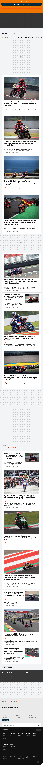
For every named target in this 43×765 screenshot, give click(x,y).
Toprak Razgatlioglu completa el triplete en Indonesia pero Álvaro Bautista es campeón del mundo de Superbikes (20, 281)
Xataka (4, 735)
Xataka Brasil (5, 758)
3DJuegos (11, 735)
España (22, 37)
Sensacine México (21, 756)
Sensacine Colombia (21, 758)
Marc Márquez (5, 717)
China (11, 37)
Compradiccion (5, 749)
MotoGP (33, 37)
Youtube (8, 447)
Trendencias (4, 746)
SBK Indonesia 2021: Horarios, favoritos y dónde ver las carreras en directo (18, 635)
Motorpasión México (36, 756)
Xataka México (5, 756)
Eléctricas (18, 717)
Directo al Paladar (28, 735)
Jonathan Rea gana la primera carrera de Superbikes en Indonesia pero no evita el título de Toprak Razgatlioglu (20, 577)
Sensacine (19, 735)
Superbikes (6, 108)
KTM (18, 37)
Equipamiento (5, 715)
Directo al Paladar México (28, 757)
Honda (29, 37)
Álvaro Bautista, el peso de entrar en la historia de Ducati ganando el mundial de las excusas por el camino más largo (20, 222)
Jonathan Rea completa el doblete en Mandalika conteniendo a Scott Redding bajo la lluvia (20, 538)
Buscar (39, 725)
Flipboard (16, 447)
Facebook (6, 447)
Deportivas (5, 710)
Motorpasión (35, 735)
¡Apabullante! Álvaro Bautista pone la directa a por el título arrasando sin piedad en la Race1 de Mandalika (20, 143)
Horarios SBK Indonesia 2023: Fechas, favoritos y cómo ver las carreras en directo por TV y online (20, 183)
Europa (26, 37)
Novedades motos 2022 (33, 717)
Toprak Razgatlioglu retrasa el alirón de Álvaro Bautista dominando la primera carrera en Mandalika (20, 338)
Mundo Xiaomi (5, 741)
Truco (15, 37)
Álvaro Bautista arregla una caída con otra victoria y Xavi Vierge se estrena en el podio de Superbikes (20, 103)
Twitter (3, 447)
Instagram (11, 447)
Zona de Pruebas (32, 713)
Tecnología (18, 713)
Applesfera (4, 738)
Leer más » (27, 150)
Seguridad (4, 713)
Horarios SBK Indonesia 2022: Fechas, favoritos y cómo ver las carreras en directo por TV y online (20, 377)
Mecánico (37, 37)
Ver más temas (5, 720)
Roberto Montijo (9, 112)
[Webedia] (5, 729)
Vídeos (30, 710)
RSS (13, 447)
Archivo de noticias (8, 667)
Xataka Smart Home (6, 740)
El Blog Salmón (12, 746)
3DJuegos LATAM (13, 756)
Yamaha (17, 715)
